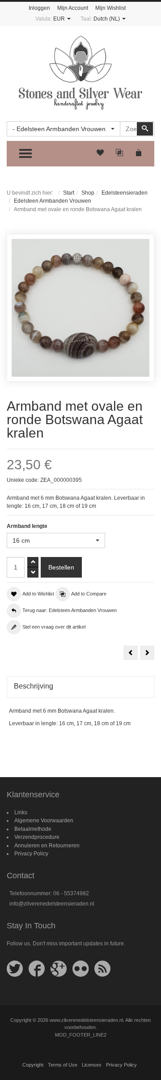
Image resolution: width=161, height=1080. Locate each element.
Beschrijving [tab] (33, 686)
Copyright (32, 1064)
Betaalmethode (32, 829)
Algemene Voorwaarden (43, 820)
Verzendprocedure (36, 837)
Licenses (92, 1064)
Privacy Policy (31, 853)
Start (68, 193)
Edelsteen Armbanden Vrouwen (52, 201)
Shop (87, 193)
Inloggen (39, 8)
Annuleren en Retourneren (47, 845)
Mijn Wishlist (110, 8)
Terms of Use (62, 1064)
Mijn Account (72, 8)
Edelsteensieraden (125, 193)
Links (20, 812)
